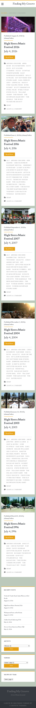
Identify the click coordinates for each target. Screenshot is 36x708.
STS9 (19, 373)
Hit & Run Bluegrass (20, 357)
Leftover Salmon (14, 172)
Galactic (20, 260)
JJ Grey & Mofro (23, 167)
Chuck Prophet (17, 546)
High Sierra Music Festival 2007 (18, 216)
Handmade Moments (15, 75)
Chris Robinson (21, 163)
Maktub (22, 451)
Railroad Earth (21, 371)
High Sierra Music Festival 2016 (18, 124)
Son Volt (19, 555)
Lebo (8, 82)
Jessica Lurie (20, 442)
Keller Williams (21, 449)
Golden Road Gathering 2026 (12, 620)
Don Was (26, 71)
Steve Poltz (11, 92)
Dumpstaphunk (12, 73)
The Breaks (18, 94)
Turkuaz (10, 194)
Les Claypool (12, 451)
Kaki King (20, 446)
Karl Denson (24, 80)
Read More (10, 57)
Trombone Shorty (14, 102)
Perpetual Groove (20, 458)
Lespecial (16, 82)
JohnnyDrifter (9, 38)
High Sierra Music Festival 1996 (18, 504)
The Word (18, 99)
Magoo (25, 82)
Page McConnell (19, 269)
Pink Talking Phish (14, 85)
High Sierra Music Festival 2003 (18, 400)
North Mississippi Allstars (18, 175)
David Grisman (18, 548)
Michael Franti (13, 454)
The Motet (25, 187)
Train (23, 565)
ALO (8, 160)
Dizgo (18, 71)
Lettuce (26, 172)
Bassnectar (11, 257)
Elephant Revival (14, 165)
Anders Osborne (13, 63)
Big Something (18, 66)
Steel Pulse (11, 90)
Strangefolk (12, 558)
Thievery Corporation (16, 191)
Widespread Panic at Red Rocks (13, 612)
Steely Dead (23, 90)
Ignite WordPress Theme (16, 703)
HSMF (8, 105)
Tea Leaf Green (13, 276)
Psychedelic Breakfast (16, 461)
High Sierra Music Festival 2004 (18, 311)
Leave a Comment (14, 109)
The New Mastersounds (16, 189)
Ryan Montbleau (13, 274)
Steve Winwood (21, 468)
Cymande (10, 71)
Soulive (25, 274)
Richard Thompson (22, 553)
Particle (10, 369)
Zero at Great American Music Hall (14, 627)
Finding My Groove (24, 3)
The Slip (25, 478)
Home (4, 13)
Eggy (22, 73)
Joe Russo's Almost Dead (17, 170)
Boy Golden (17, 68)
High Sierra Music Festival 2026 (18, 24)
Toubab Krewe (17, 284)
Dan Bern (20, 352)
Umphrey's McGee (14, 480)
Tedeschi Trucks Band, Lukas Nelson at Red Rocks (16, 597)
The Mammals (21, 279)
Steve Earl (11, 373)
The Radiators (19, 376)
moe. (25, 366)
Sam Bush (10, 555)
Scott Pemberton (22, 87)
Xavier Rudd (20, 194)
